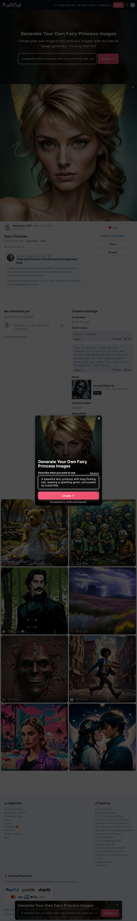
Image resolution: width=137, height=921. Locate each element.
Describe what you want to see (56, 472)
